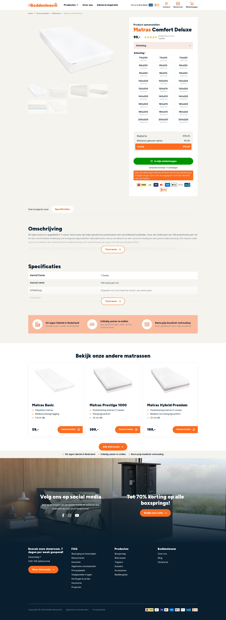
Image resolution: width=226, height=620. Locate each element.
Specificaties (62, 209)
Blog (160, 557)
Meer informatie (41, 569)
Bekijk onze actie (153, 513)
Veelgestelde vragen (81, 574)
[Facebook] (63, 515)
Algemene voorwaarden (83, 566)
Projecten (76, 587)
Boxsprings (120, 553)
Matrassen (120, 557)
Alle (111, 446)
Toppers (119, 562)
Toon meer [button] (111, 249)
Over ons (88, 5)
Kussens (119, 566)
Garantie (75, 562)
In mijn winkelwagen (165, 161)
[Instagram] (69, 515)
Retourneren (77, 557)
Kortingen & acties (80, 578)
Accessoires (120, 570)
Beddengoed (121, 574)
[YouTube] (77, 515)
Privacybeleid (78, 570)
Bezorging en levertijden (83, 553)
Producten (70, 5)
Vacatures (76, 582)
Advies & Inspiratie (107, 5)
